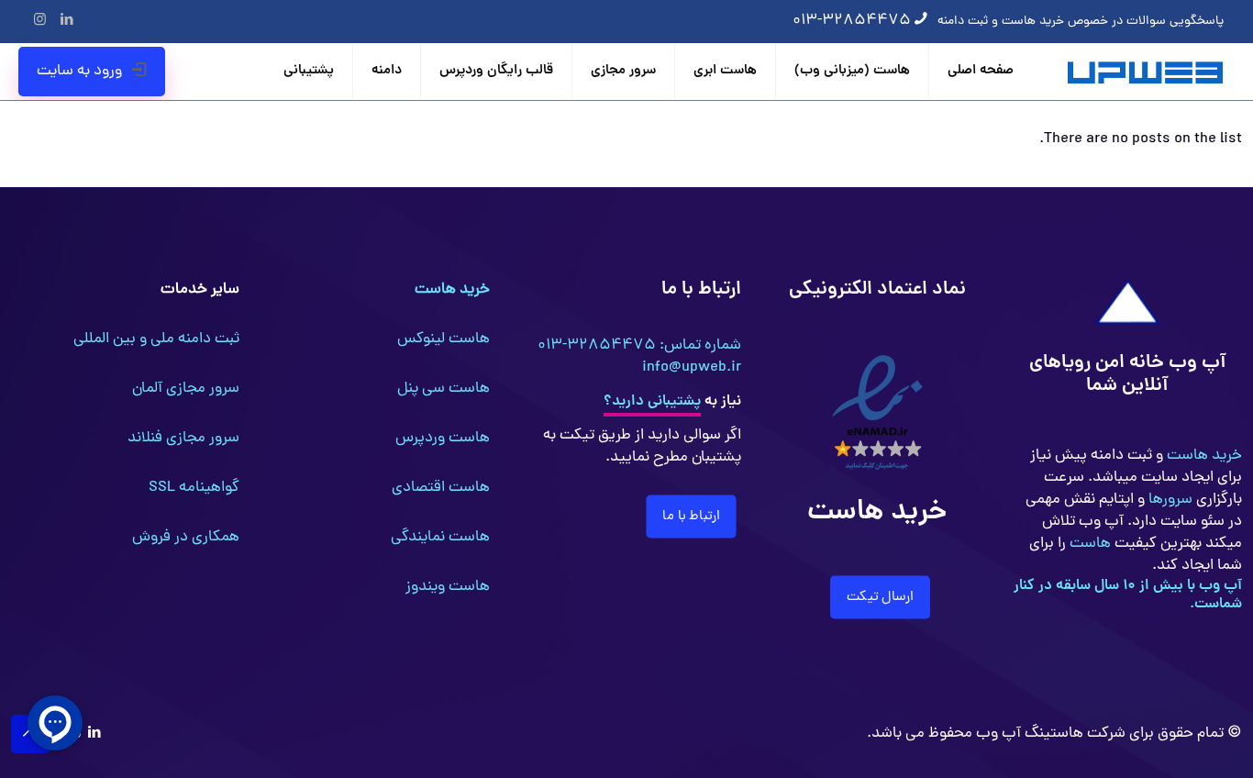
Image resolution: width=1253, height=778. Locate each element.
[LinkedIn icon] (66, 21)
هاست (1088, 544)
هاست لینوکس (443, 339)
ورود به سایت (79, 71)
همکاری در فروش (185, 538)
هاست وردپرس (442, 438)
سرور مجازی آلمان (185, 389)
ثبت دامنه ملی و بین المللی (156, 339)
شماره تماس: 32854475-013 (639, 346)
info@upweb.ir (691, 368)
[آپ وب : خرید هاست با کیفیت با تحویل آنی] (1147, 71)
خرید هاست (1202, 456)
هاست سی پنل (443, 389)
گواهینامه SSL (194, 488)
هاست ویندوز (447, 587)
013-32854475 (852, 21)
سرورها (1168, 500)
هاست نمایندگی (440, 538)
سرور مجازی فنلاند (183, 438)
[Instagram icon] (40, 21)
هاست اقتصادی (441, 488)
